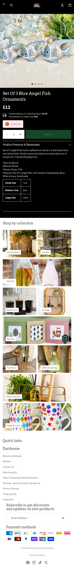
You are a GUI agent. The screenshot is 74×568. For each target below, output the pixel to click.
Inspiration (8, 499)
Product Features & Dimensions (21, 144)
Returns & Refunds (12, 456)
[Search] (11, 5)
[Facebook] (28, 562)
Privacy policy (9, 493)
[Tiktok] (40, 562)
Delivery (7, 461)
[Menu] (4, 4)
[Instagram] (34, 562)
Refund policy (10, 472)
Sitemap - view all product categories (21, 483)
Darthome (31, 548)
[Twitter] (46, 562)
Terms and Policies (37, 555)
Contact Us (8, 466)
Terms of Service (11, 488)
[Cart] (70, 5)
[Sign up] (62, 518)
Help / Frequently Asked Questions (20, 477)
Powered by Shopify (44, 548)
